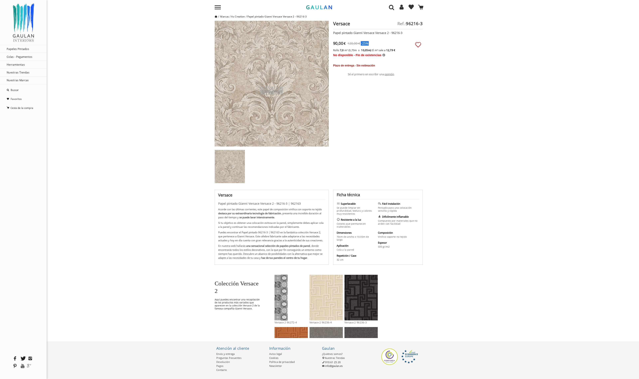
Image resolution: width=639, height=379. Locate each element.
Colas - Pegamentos (19, 57)
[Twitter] (22, 359)
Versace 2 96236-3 (355, 322)
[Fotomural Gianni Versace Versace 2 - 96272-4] (306, 297)
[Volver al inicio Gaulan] (216, 16)
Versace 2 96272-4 (286, 322)
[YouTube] (22, 366)
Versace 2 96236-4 (321, 322)
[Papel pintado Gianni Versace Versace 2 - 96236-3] (375, 297)
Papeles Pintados (18, 49)
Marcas (224, 16)
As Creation (238, 16)
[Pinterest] (15, 366)
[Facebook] (15, 359)
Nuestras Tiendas (18, 72)
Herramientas (16, 64)
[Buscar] (391, 7)
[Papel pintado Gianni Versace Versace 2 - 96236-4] (341, 297)
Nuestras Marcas (18, 80)
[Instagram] (30, 359)
